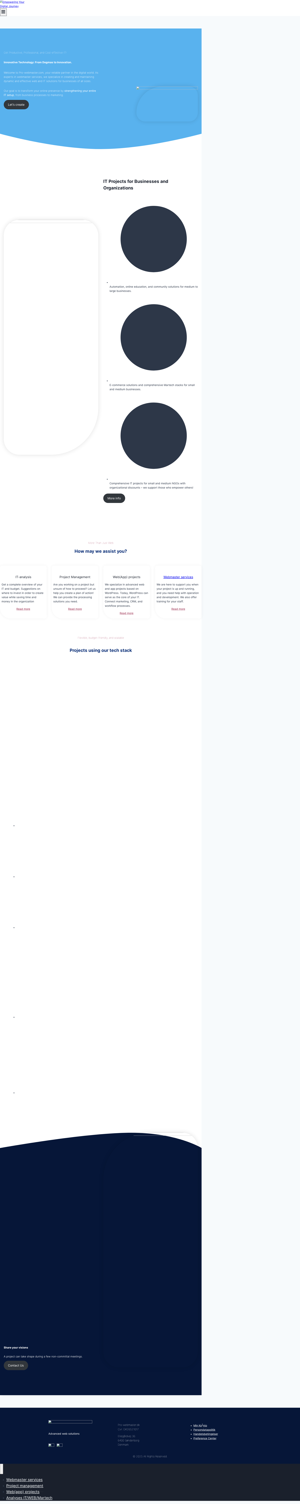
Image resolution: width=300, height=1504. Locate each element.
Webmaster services (178, 577)
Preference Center (204, 1438)
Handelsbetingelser (205, 1434)
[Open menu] (3, 12)
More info (114, 498)
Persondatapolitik (204, 1429)
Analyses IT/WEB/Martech (29, 1498)
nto (205, 1425)
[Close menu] (1, 1469)
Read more (23, 609)
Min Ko (197, 1425)
